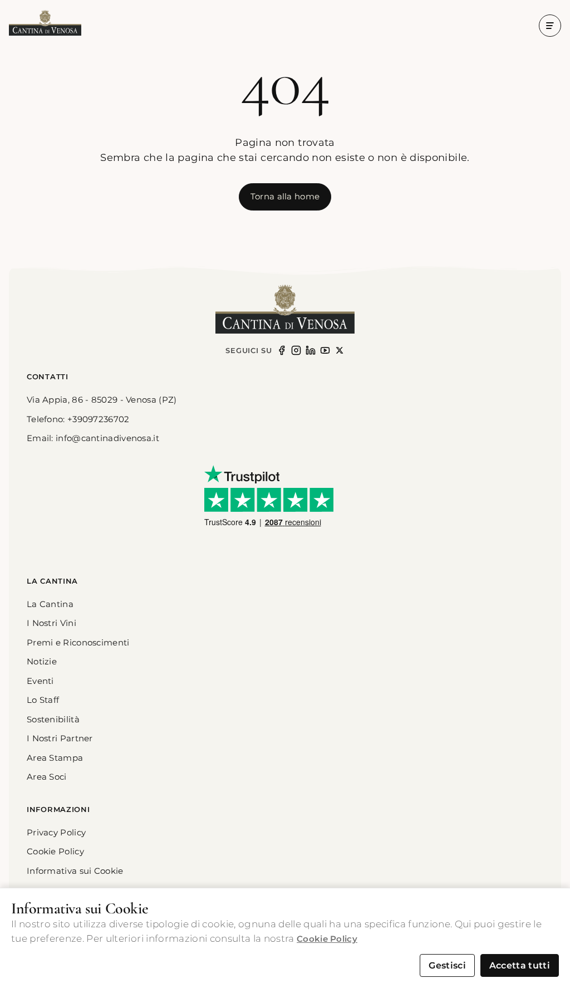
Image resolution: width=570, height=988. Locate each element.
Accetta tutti (519, 965)
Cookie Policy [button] (55, 851)
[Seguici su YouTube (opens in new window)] (325, 350)
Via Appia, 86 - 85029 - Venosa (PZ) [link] (102, 399)
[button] (45, 23)
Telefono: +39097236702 (78, 419)
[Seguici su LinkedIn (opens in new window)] (311, 350)
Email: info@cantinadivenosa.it (93, 438)
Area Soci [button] (47, 776)
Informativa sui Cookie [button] (75, 870)
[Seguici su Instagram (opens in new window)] (296, 350)
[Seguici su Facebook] (282, 350)
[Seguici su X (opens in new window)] (340, 350)
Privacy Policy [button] (56, 832)
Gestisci (447, 965)
